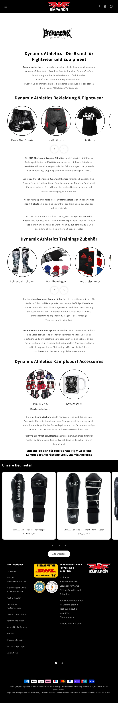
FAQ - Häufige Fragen (16, 646)
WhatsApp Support (15, 640)
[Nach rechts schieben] (65, 545)
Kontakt (10, 633)
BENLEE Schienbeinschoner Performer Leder (84, 529)
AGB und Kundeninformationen (16, 579)
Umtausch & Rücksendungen (14, 606)
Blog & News (12, 652)
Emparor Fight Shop (23, 687)
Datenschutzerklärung (16, 614)
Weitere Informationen (71, 623)
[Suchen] (99, 6)
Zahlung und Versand (16, 620)
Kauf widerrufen (14, 598)
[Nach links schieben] (52, 545)
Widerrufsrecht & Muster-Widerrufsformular (18, 589)
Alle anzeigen (59, 553)
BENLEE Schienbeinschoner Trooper (29, 529)
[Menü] (6, 6)
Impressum (11, 571)
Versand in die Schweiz (17, 627)
